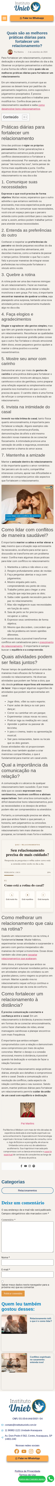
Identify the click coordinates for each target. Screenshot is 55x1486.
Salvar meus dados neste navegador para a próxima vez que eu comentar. (25, 1286)
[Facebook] (21, 1166)
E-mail (5, 1269)
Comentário (8, 1219)
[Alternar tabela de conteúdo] (23, 117)
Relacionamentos (27, 1190)
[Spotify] (33, 1166)
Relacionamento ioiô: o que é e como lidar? (41, 1319)
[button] (4, 18)
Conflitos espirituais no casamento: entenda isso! (40, 1359)
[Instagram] (29, 1166)
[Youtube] (25, 1166)
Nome (5, 1257)
